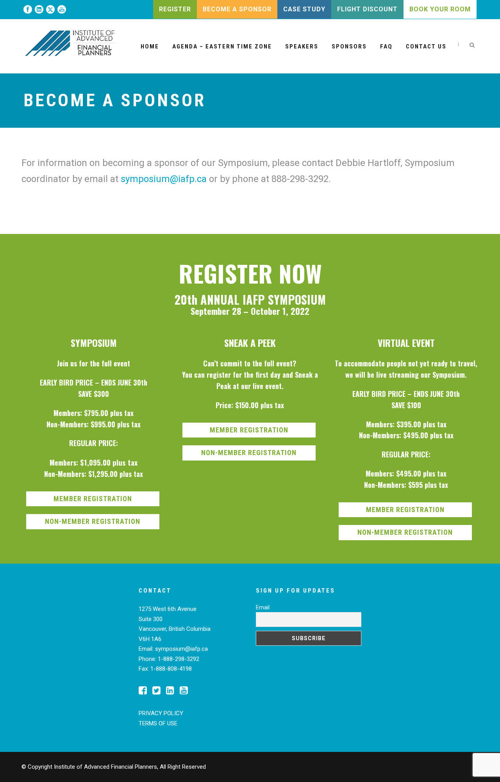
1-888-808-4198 (171, 668)
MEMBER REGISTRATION (93, 499)
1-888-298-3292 (178, 658)
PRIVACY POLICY (161, 713)
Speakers (301, 46)
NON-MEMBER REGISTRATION (92, 521)
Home (150, 46)
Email (263, 607)
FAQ (386, 46)
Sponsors (349, 46)
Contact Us (426, 46)
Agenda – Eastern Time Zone (222, 46)
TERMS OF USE (158, 723)
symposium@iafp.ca (164, 178)
